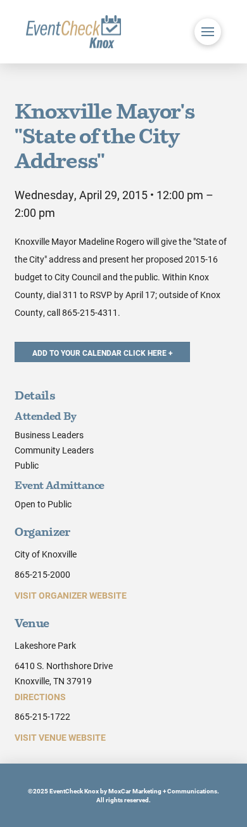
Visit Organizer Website (71, 595)
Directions (40, 697)
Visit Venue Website (60, 737)
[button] (207, 31)
